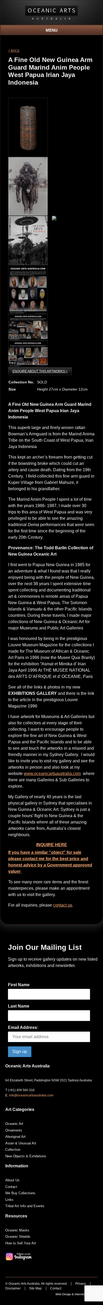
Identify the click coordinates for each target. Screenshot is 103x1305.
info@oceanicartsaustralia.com (31, 1095)
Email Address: (23, 1027)
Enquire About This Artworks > (40, 371)
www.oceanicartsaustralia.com (52, 773)
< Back (14, 50)
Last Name (18, 1006)
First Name (19, 985)
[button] (52, 28)
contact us (62, 905)
